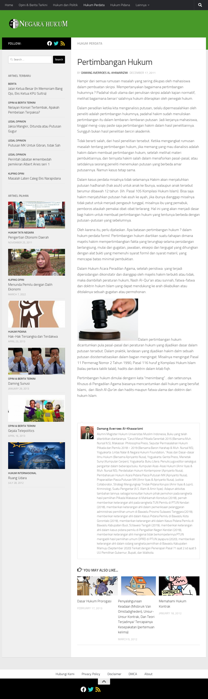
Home (9, 5)
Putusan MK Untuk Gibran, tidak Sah (34, 145)
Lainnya (141, 5)
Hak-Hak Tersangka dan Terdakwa (33, 336)
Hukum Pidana (120, 5)
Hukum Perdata (94, 5)
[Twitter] (56, 43)
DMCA (133, 674)
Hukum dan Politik (65, 5)
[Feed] (62, 43)
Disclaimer (114, 674)
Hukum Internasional (22, 473)
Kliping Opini (16, 173)
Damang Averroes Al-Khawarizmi (104, 73)
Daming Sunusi (19, 383)
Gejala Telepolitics (21, 431)
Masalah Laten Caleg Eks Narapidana (34, 178)
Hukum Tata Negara (21, 232)
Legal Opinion (17, 121)
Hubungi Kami (65, 674)
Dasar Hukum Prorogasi (94, 601)
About (148, 674)
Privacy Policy (91, 674)
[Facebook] (49, 43)
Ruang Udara (17, 478)
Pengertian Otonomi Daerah (28, 237)
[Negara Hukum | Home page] (38, 23)
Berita (12, 83)
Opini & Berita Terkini (33, 5)
